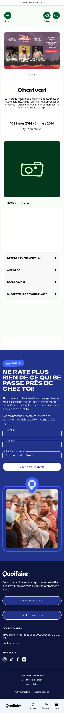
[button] (29, 74)
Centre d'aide (32, 684)
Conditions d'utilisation (32, 680)
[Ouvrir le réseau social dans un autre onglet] (4, 659)
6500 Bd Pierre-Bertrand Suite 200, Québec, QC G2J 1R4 (31, 636)
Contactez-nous (11, 643)
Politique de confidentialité (32, 675)
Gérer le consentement (32, 2)
